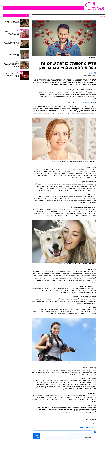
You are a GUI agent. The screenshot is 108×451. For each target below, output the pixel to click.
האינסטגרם (90, 102)
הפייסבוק (80, 102)
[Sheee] (94, 6)
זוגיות (91, 423)
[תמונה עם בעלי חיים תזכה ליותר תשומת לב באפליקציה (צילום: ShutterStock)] (64, 242)
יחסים (94, 423)
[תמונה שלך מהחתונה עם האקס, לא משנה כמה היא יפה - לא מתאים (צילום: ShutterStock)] (64, 140)
